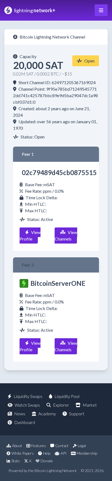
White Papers (22, 453)
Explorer (61, 404)
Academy (47, 413)
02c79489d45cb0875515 (59, 172)
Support (76, 413)
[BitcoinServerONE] (24, 283)
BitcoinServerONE (57, 283)
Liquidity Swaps (28, 396)
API (64, 453)
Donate (47, 460)
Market (90, 404)
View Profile (30, 235)
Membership (87, 453)
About (17, 445)
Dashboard (24, 422)
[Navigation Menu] (101, 10)
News (19, 413)
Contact (62, 445)
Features (38, 445)
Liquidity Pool (66, 396)
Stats (15, 460)
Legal (82, 445)
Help (46, 453)
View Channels (66, 235)
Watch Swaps (27, 404)
